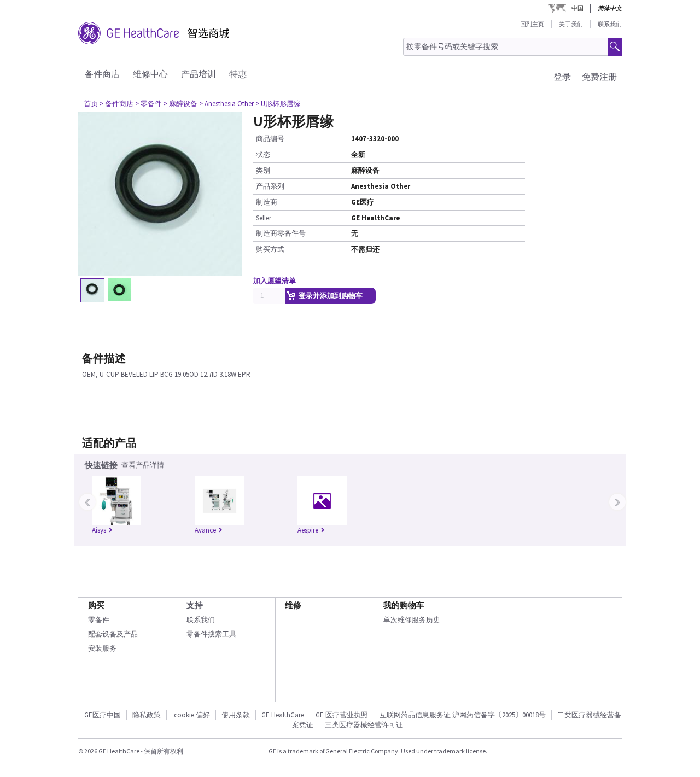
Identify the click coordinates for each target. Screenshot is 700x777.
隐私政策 (146, 715)
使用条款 (235, 715)
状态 (263, 154)
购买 (96, 605)
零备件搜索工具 (211, 634)
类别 (263, 170)
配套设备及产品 (113, 634)
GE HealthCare (282, 715)
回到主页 (532, 24)
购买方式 (270, 249)
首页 (91, 103)
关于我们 (571, 24)
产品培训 (198, 73)
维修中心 (150, 73)
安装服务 (102, 648)
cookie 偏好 (192, 715)
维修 (293, 605)
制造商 (266, 202)
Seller (263, 218)
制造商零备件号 (281, 233)
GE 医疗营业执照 (342, 715)
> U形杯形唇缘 (278, 103)
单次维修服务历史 (411, 619)
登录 (562, 76)
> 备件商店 (116, 103)
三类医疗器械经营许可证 (364, 724)
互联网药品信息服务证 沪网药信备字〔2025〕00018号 (463, 715)
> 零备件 (148, 103)
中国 (577, 8)
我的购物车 (403, 605)
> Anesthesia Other (226, 103)
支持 (194, 605)
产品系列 (270, 186)
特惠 (238, 73)
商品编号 (270, 138)
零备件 (98, 619)
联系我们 (610, 24)
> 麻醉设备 (180, 103)
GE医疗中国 (102, 715)
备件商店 (102, 73)
